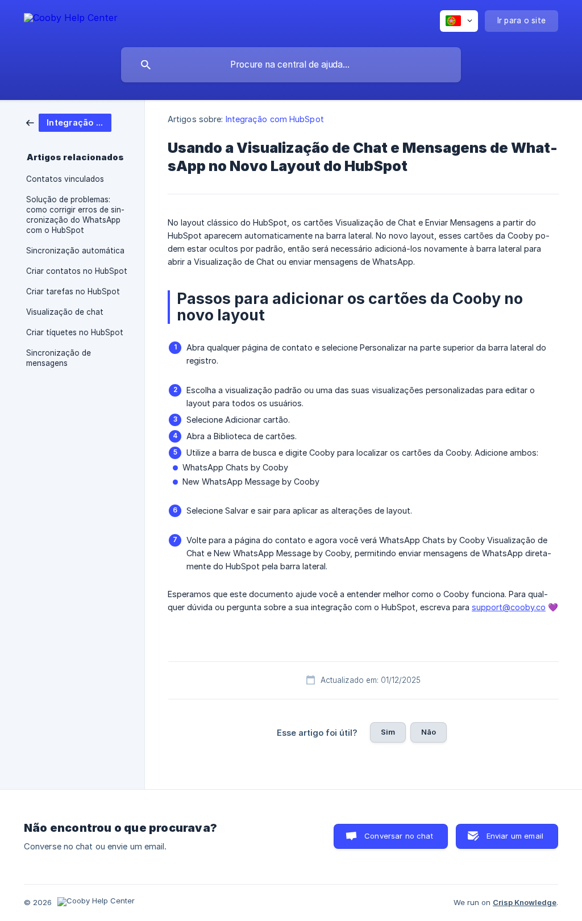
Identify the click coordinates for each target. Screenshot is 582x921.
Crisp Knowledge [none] (524, 902)
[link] (68, 121)
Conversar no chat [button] (398, 835)
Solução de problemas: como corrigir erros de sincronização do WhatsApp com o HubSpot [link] (75, 215)
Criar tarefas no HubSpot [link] (73, 291)
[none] (71, 19)
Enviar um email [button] (515, 835)
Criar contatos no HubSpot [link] (76, 271)
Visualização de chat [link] (64, 311)
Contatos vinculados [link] (65, 179)
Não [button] (428, 731)
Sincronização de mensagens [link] (58, 358)
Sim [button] (388, 731)
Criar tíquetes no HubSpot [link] (74, 332)
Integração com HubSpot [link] (275, 119)
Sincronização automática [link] (75, 250)
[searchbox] (291, 64)
